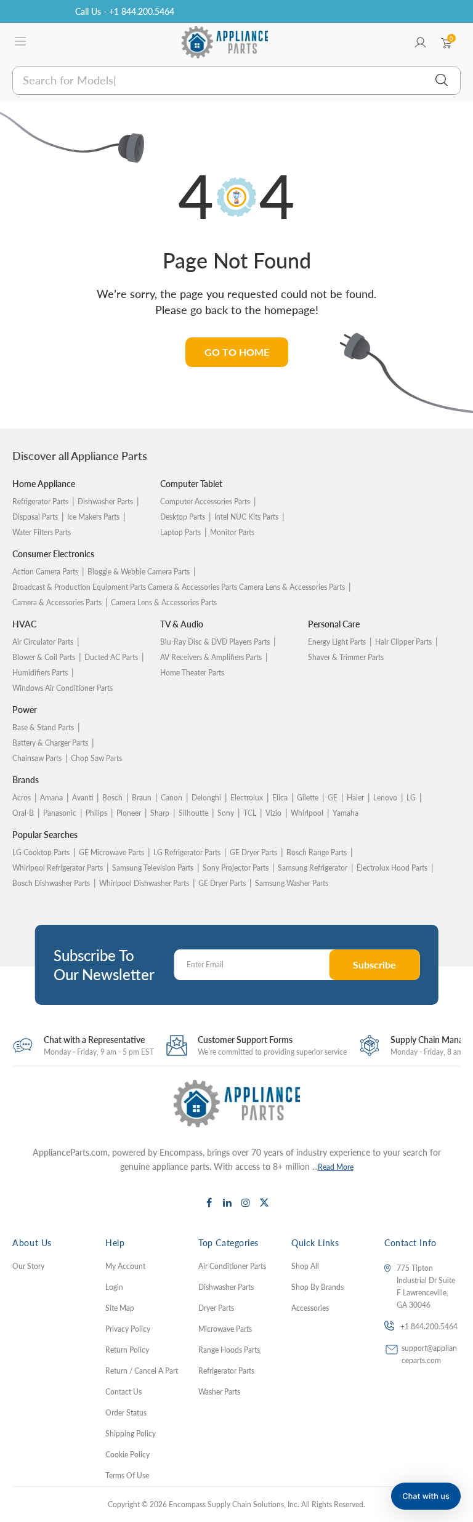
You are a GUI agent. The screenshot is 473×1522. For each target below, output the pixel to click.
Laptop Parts (180, 532)
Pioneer (128, 813)
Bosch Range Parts (316, 852)
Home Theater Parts (192, 672)
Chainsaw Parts (37, 758)
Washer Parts (219, 1391)
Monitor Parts (232, 532)
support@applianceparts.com (429, 1354)
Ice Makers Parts (93, 516)
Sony (225, 813)
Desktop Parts (182, 516)
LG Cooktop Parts (41, 852)
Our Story (28, 1266)
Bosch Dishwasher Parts (51, 883)
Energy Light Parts (337, 641)
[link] (448, 1454)
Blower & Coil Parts (43, 657)
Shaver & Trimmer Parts (346, 657)
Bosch (112, 797)
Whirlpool (307, 813)
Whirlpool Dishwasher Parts (144, 883)
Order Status (126, 1412)
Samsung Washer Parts (291, 883)
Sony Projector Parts (236, 867)
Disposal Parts (35, 516)
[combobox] (236, 80)
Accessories (310, 1308)
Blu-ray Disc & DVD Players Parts (215, 641)
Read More (336, 1167)
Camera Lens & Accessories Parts (164, 602)
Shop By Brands (317, 1287)
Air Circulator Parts (42, 641)
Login (114, 1287)
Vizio (273, 813)
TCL (249, 813)
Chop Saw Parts (96, 758)
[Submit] (441, 80)
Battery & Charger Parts (50, 742)
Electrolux (246, 797)
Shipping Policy (130, 1433)
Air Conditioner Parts (232, 1266)
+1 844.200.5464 (429, 1326)
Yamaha (345, 813)
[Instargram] (246, 1202)
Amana (51, 797)
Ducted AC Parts (111, 657)
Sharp (159, 813)
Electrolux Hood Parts (392, 867)
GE (333, 797)
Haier (355, 797)
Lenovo (385, 797)
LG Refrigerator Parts (186, 852)
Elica (280, 797)
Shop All (305, 1266)
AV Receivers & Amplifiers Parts (211, 657)
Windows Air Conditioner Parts (62, 688)
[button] (426, 1496)
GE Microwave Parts (111, 852)
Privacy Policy (127, 1329)
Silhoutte (193, 813)
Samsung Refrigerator (312, 867)
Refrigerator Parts (40, 501)
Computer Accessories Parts (205, 501)
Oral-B (23, 813)
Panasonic (59, 813)
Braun (142, 797)
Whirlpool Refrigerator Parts (57, 867)
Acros (21, 797)
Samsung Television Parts (152, 867)
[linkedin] (227, 1202)
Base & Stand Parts (43, 727)
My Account (125, 1266)
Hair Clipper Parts (403, 641)
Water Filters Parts (41, 532)
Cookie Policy (127, 1454)
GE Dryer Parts (253, 852)
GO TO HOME (236, 352)
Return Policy (127, 1350)
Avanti (82, 797)
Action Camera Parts (45, 571)
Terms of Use (127, 1475)
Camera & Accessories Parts (57, 602)
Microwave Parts (225, 1329)
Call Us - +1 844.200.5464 (124, 11)
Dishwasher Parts (105, 501)
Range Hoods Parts (229, 1350)
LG (411, 797)
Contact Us (123, 1391)
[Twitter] (264, 1202)
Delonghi (206, 797)
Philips (96, 813)
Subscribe (374, 964)
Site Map (119, 1308)
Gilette (307, 797)
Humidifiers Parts (40, 672)
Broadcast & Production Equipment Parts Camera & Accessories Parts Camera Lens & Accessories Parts (178, 587)
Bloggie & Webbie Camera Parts (138, 571)
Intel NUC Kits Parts (246, 516)
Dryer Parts (216, 1308)
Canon (171, 797)
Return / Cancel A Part (141, 1370)
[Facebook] (209, 1202)
